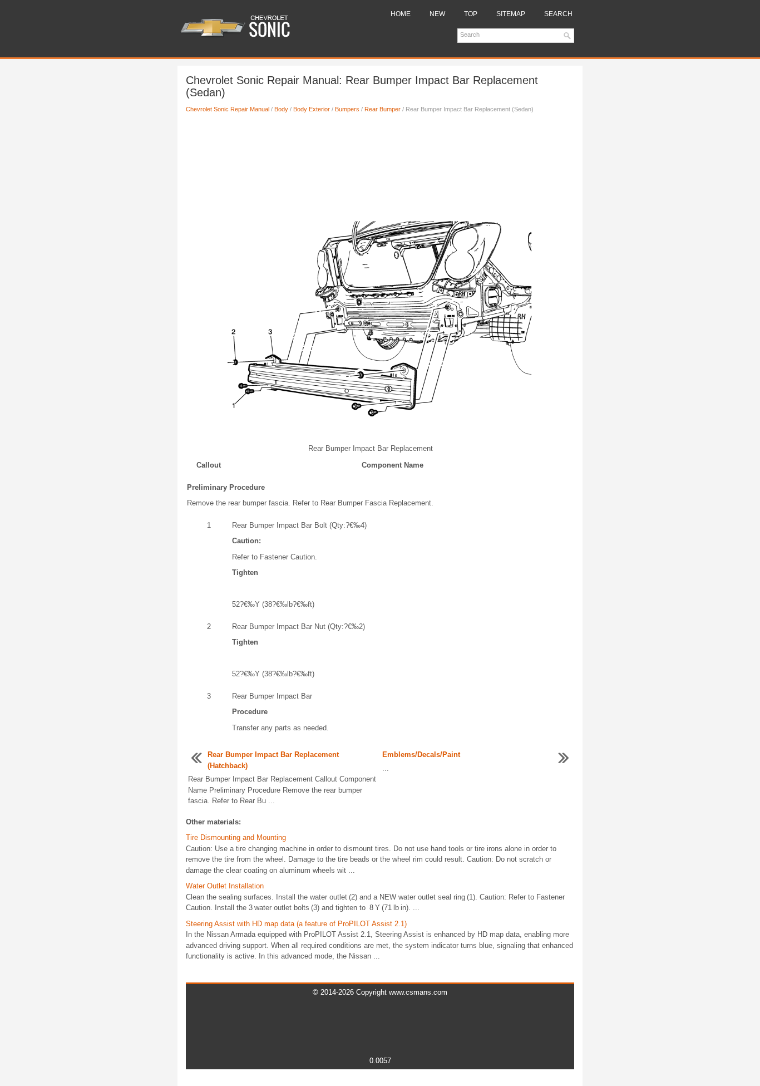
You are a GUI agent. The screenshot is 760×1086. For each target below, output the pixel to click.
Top (470, 14)
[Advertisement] (380, 158)
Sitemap (510, 14)
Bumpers (347, 109)
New (437, 14)
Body (281, 109)
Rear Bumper (382, 109)
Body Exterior (311, 109)
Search (558, 14)
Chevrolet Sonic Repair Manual (227, 109)
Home (401, 14)
